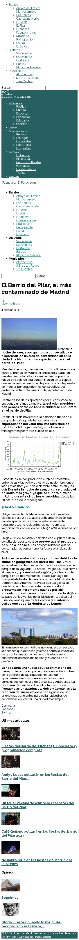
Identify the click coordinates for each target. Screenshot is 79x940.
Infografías (23, 148)
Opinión (13, 127)
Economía (23, 117)
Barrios (13, 4)
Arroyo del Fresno (28, 8)
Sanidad (21, 124)
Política (21, 106)
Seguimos (9, 897)
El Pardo (22, 22)
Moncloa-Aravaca (28, 67)
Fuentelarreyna (26, 32)
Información (15, 103)
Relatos (21, 134)
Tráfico (21, 172)
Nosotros (14, 176)
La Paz (21, 43)
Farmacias (23, 165)
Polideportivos (26, 169)
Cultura (21, 110)
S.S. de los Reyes (27, 78)
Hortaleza (23, 60)
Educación (23, 120)
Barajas (21, 64)
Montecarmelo (26, 11)
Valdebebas (24, 53)
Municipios (16, 71)
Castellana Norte (27, 18)
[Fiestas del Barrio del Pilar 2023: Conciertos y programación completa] (10, 738)
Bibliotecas (23, 159)
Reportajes (23, 145)
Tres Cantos (24, 81)
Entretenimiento (18, 131)
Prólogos (22, 138)
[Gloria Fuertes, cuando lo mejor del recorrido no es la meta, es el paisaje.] (10, 915)
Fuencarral (23, 29)
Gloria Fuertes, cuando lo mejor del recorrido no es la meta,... (31, 924)
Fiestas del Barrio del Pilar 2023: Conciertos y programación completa (39, 748)
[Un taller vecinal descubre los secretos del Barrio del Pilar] (10, 795)
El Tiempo (23, 155)
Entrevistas (23, 141)
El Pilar (20, 25)
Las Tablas (23, 15)
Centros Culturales (28, 162)
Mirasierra (22, 36)
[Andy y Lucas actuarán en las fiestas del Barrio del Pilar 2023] (10, 767)
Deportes (22, 113)
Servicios (14, 152)
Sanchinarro (24, 57)
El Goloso (22, 46)
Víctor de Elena (10, 303)
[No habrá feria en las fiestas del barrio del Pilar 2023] (10, 852)
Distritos (14, 50)
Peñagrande (24, 39)
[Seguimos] (10, 890)
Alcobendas (24, 74)
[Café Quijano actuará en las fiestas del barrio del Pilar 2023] (10, 824)
